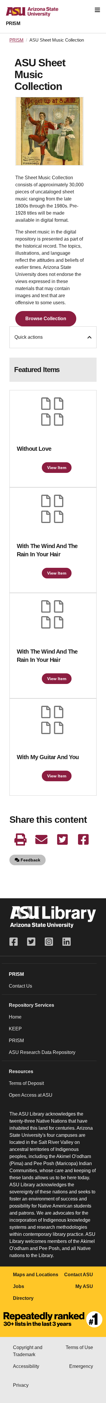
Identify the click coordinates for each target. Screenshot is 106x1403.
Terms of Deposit (26, 1083)
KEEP (15, 1028)
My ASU (84, 1286)
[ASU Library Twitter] (31, 942)
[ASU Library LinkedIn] (66, 942)
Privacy (21, 1385)
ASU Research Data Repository (42, 1052)
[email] (41, 839)
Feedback (29, 860)
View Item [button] (56, 467)
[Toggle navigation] (97, 10)
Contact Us (20, 985)
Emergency (81, 1366)
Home (15, 1016)
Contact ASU (78, 1274)
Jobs (18, 1286)
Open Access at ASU (30, 1095)
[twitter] (62, 839)
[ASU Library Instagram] (49, 942)
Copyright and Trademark (27, 1351)
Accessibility (26, 1366)
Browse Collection (45, 318)
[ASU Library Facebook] (15, 942)
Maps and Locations (35, 1274)
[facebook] (83, 839)
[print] (20, 839)
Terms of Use (79, 1347)
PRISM (13, 23)
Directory (23, 1298)
